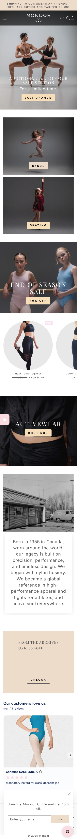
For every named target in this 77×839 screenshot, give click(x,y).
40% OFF (38, 300)
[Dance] (38, 146)
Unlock (38, 679)
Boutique (38, 433)
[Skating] (38, 205)
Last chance (38, 97)
